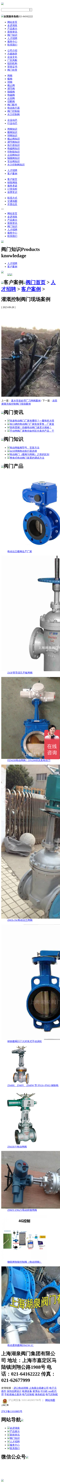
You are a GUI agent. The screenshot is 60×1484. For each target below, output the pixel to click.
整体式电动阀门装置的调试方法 (27, 457)
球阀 (9, 82)
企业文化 (12, 57)
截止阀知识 (13, 138)
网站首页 (12, 22)
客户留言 (12, 179)
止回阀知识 (13, 155)
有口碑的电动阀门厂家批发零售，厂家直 (32, 424)
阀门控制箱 (13, 111)
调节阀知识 (13, 142)
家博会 (36, 1391)
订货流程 (12, 189)
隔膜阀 (11, 91)
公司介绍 (12, 50)
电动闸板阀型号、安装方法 (24, 447)
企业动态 (12, 120)
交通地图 (12, 201)
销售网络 (12, 182)
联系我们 (12, 44)
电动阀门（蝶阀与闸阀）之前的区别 (29, 454)
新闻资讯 (12, 32)
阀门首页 (36, 282)
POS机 (44, 1391)
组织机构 (12, 63)
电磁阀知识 (13, 148)
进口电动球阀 (21, 1388)
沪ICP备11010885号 (11, 1411)
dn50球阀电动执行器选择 (23, 451)
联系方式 (12, 198)
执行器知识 (13, 145)
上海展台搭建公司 (39, 1388)
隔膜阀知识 (13, 158)
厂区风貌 (12, 60)
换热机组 (40, 1394)
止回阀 (11, 98)
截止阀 (11, 85)
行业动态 (12, 123)
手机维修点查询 (13, 1394)
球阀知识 (12, 135)
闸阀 (9, 75)
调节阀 (11, 88)
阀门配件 (12, 104)
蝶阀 (9, 78)
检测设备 (27, 1391)
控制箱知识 (13, 151)
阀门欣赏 (12, 70)
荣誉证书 (12, 66)
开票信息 (12, 204)
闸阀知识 (12, 129)
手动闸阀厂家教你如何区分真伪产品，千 (32, 431)
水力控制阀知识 (16, 164)
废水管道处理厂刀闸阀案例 (26, 400)
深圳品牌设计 (14, 1391)
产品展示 (12, 28)
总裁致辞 (12, 53)
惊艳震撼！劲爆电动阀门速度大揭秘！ (31, 427)
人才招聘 (12, 38)
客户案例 (12, 173)
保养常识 (12, 192)
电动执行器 (13, 108)
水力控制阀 (13, 114)
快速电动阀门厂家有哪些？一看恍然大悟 (32, 420)
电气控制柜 (28, 1394)
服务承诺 (12, 185)
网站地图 (50, 1400)
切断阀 (11, 101)
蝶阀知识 (12, 132)
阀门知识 (12, 35)
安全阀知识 (13, 161)
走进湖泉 (12, 25)
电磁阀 (11, 95)
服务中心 (12, 41)
